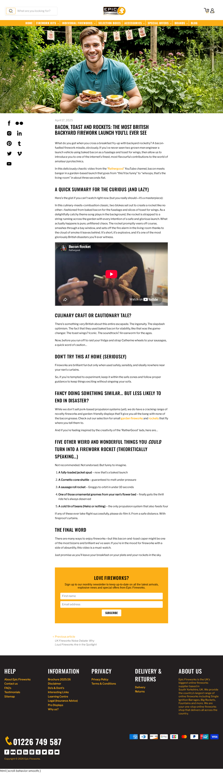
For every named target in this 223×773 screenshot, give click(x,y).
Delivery (140, 687)
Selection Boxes (109, 23)
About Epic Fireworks (17, 679)
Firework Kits (46, 23)
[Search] (11, 11)
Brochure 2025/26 (59, 679)
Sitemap (9, 696)
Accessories (133, 23)
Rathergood (116, 168)
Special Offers (159, 23)
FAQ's (7, 688)
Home (29, 23)
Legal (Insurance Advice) (63, 700)
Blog (194, 23)
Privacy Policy (99, 679)
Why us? (53, 709)
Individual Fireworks (77, 23)
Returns (140, 691)
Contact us (11, 683)
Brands (180, 23)
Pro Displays (55, 705)
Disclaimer (54, 683)
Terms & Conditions (103, 683)
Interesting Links (58, 692)
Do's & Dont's (56, 688)
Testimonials (12, 692)
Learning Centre (58, 696)
